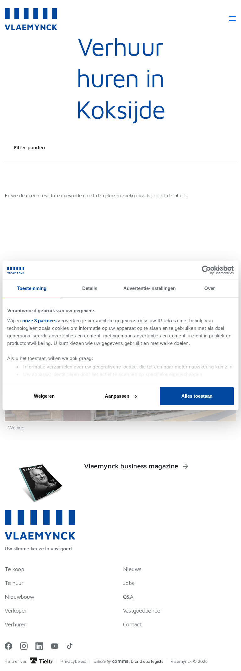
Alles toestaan (196, 396)
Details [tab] (89, 288)
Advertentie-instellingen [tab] (149, 288)
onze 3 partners (39, 320)
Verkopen (16, 610)
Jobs (128, 583)
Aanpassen (117, 396)
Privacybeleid (73, 661)
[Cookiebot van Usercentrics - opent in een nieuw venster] (206, 270)
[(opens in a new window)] (8, 645)
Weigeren (44, 396)
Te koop (14, 569)
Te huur (14, 583)
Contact (132, 624)
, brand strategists (128, 661)
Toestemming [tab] (31, 288)
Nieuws (132, 569)
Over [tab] (209, 288)
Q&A (128, 596)
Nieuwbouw (19, 596)
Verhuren (16, 624)
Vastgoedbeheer (143, 610)
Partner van (17, 661)
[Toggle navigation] (230, 19)
